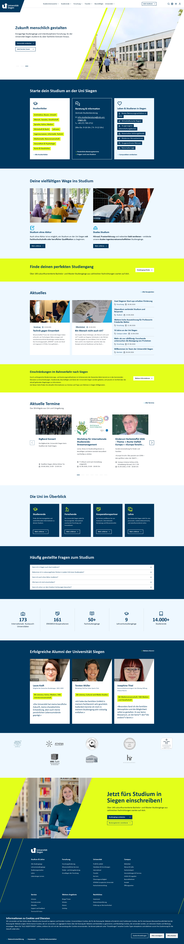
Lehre (33, 873)
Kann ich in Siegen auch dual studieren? (45, 567)
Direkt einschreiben (23, 50)
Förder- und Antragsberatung (71, 870)
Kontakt (126, 882)
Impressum (32, 939)
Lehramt (56, 129)
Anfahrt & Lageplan (130, 876)
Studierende (65, 4)
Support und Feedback (38, 908)
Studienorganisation (37, 870)
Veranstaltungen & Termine (132, 873)
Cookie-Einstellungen (140, 936)
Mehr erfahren (22, 45)
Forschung (77, 4)
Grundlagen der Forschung (70, 873)
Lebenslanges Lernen (37, 876)
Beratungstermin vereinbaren (118, 823)
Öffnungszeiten (128, 885)
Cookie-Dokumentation (48, 939)
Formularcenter (36, 902)
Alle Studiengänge (36, 864)
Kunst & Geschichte (42, 149)
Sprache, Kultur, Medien (43, 125)
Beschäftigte (99, 4)
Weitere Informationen (142, 378)
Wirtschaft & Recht (41, 129)
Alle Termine (149, 403)
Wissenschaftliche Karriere (70, 867)
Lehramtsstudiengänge (38, 867)
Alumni (64, 905)
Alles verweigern (157, 936)
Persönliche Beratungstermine (88, 152)
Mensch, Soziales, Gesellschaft (46, 120)
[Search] (168, 3)
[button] (176, 4)
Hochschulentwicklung (100, 885)
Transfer (87, 4)
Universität (109, 4)
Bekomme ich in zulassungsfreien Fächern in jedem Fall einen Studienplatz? (58, 572)
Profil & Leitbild (98, 864)
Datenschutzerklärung (16, 939)
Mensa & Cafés (129, 867)
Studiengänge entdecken (117, 817)
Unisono (33, 899)
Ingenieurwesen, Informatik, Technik (48, 134)
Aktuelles (34, 905)
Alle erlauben (171, 936)
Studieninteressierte (50, 4)
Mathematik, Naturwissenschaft (46, 139)
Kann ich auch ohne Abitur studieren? (45, 577)
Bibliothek (127, 864)
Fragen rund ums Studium (86, 154)
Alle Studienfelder (41, 155)
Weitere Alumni (148, 651)
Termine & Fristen (36, 911)
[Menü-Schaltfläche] (179, 3)
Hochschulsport (129, 870)
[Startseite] (39, 850)
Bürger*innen (66, 899)
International (97, 870)
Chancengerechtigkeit (100, 879)
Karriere (95, 876)
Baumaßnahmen (129, 879)
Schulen (64, 902)
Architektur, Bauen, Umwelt (45, 115)
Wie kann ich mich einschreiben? (43, 582)
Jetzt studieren (148, 4)
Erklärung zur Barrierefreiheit (102, 905)
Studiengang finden (143, 270)
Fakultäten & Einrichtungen (101, 867)
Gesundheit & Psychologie (44, 144)
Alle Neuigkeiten (148, 292)
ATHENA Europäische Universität (103, 882)
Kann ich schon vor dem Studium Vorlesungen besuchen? (51, 587)
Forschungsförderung (68, 864)
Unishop (64, 908)
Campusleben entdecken (128, 155)
